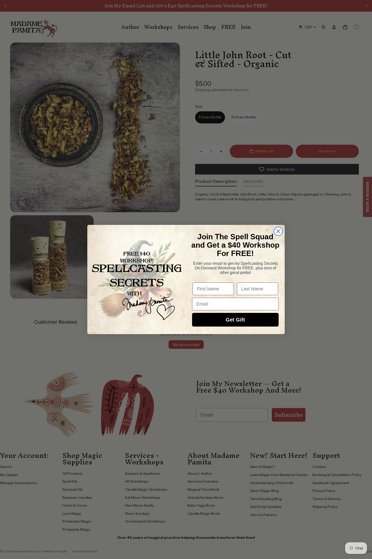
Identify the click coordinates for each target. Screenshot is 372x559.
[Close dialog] (278, 231)
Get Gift (235, 319)
